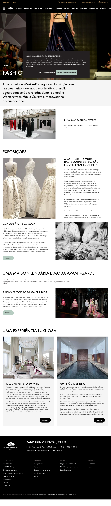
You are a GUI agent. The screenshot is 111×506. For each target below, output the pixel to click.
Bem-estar (38, 8)
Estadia (19, 8)
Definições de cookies (47, 72)
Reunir (67, 8)
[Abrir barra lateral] (4, 8)
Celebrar (58, 8)
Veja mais (45, 420)
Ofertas (103, 8)
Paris (14, 2)
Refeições (28, 8)
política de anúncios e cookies (68, 64)
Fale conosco (57, 450)
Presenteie (93, 8)
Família (75, 8)
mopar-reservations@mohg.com (38, 450)
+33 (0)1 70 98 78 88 (67, 447)
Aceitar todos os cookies (66, 72)
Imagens (83, 8)
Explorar (48, 8)
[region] (56, 64)
